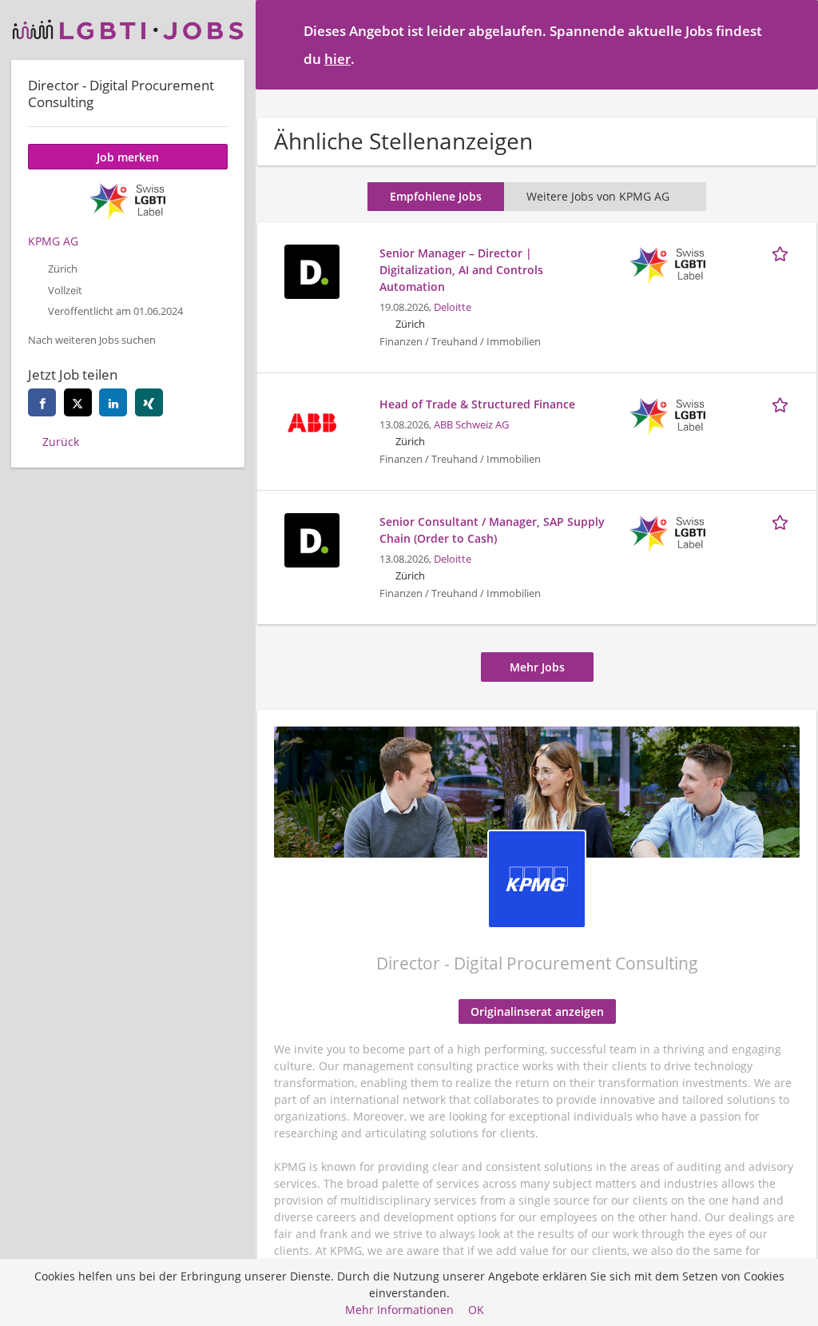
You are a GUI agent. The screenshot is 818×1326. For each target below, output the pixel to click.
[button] (793, 44)
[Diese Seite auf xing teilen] (149, 402)
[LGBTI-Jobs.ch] (127, 30)
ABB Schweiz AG (471, 425)
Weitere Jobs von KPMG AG (597, 196)
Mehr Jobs (537, 667)
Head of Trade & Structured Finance (477, 404)
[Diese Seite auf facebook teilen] (42, 402)
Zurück (60, 441)
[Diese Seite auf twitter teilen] (78, 402)
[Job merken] (783, 252)
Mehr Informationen (399, 1309)
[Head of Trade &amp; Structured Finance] (311, 420)
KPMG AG (53, 241)
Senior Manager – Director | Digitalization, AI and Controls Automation (461, 269)
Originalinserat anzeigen (537, 1011)
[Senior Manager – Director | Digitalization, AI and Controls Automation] (311, 269)
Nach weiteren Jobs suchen (92, 340)
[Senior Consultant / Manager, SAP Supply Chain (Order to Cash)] (311, 538)
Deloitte (452, 307)
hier (337, 59)
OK (476, 1309)
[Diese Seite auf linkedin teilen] (113, 402)
